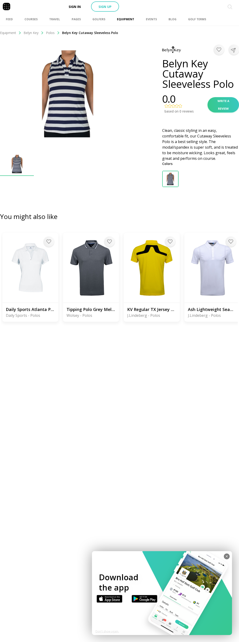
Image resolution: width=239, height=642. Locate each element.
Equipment (8, 33)
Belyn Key (31, 33)
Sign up (105, 6)
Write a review (223, 105)
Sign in (75, 6)
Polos (50, 33)
